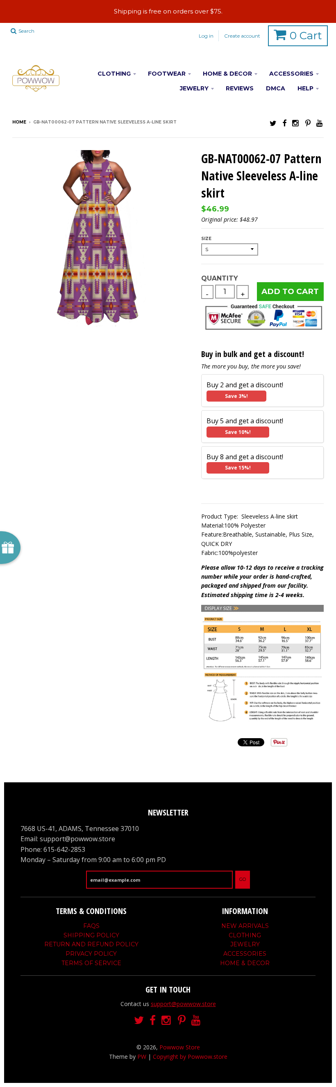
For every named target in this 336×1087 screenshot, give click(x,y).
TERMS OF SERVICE (91, 963)
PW (141, 1056)
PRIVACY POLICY (91, 953)
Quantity (219, 278)
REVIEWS (240, 88)
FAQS (91, 926)
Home (19, 122)
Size (206, 238)
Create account (242, 36)
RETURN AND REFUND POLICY (91, 944)
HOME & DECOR (227, 73)
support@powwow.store (183, 1004)
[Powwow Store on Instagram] (296, 123)
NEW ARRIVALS (245, 926)
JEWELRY (194, 88)
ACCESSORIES (291, 73)
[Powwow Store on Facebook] (284, 123)
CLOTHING (114, 73)
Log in (206, 36)
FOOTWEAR (167, 73)
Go (242, 879)
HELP (305, 88)
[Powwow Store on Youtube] (320, 123)
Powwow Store (179, 1047)
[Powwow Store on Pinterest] (308, 123)
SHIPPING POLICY (91, 935)
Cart (306, 35)
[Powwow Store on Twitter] (273, 123)
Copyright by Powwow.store (190, 1056)
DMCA (275, 88)
